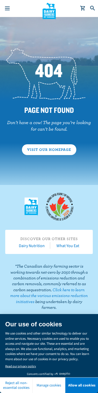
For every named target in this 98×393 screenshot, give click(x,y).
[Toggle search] (93, 8)
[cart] (83, 8)
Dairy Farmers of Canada (49, 11)
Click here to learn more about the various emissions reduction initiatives (49, 295)
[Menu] (7, 8)
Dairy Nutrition (32, 245)
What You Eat (67, 245)
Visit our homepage (49, 149)
